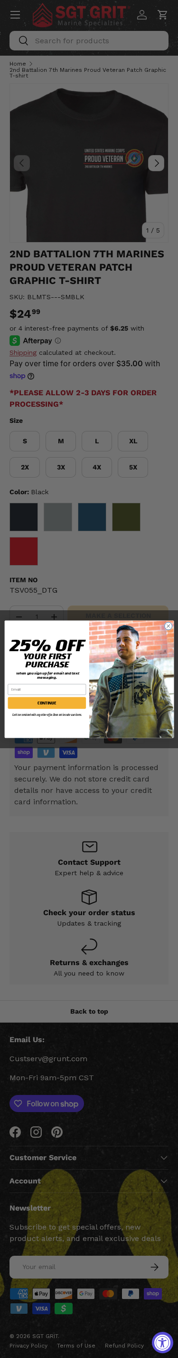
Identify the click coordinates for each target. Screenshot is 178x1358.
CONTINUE (46, 702)
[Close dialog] (168, 626)
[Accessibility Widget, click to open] (162, 1342)
